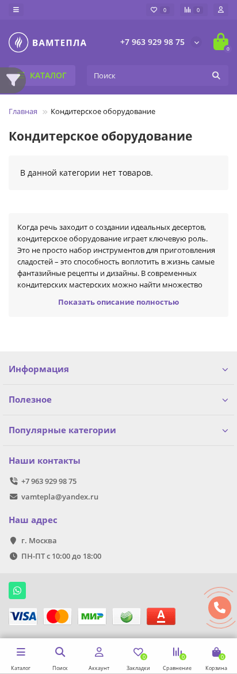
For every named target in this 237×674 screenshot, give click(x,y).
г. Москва (39, 540)
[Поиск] (216, 75)
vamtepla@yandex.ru (59, 496)
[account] (220, 9)
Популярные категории (62, 430)
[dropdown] (16, 9)
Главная (23, 111)
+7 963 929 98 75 (152, 41)
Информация (39, 369)
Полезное (30, 399)
